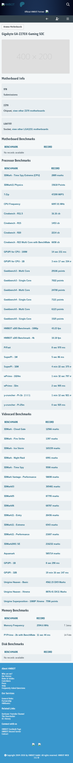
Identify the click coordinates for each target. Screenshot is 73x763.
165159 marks (53, 448)
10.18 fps (56, 338)
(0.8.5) (17, 395)
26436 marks (52, 515)
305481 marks (53, 486)
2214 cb (56, 232)
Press (4, 683)
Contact (5, 734)
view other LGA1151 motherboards (30, 129)
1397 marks (52, 438)
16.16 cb (56, 213)
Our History (6, 676)
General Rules (7, 699)
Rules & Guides (8, 679)
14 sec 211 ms (59, 252)
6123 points (58, 309)
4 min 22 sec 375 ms (62, 366)
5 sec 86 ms (58, 357)
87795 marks (52, 496)
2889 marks (57, 175)
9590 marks (52, 467)
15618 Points (58, 185)
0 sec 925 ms (58, 405)
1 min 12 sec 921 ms (62, 395)
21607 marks (52, 534)
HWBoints (6, 703)
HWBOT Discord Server (11, 732)
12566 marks (52, 429)
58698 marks (52, 477)
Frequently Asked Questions (13, 688)
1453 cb (56, 223)
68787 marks (52, 505)
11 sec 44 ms (43, 635)
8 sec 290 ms (52, 563)
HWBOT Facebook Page (11, 729)
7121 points (58, 299)
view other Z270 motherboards (29, 110)
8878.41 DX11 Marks (56, 591)
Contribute (6, 681)
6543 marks (52, 525)
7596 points (52, 601)
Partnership (6, 701)
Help (4, 686)
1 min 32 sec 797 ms (62, 376)
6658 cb (56, 242)
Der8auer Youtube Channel (13, 714)
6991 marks (52, 458)
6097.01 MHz (58, 204)
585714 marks (53, 553)
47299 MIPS (58, 194)
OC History (6, 719)
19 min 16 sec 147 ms (57, 572)
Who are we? (7, 674)
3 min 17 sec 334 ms (62, 261)
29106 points (58, 271)
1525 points (58, 319)
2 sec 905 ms (58, 385)
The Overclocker (8, 716)
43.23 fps (56, 328)
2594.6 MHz (43, 625)
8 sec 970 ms (58, 347)
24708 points (58, 290)
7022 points (58, 280)
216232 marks (53, 544)
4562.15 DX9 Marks (56, 582)
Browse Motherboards (13, 27)
